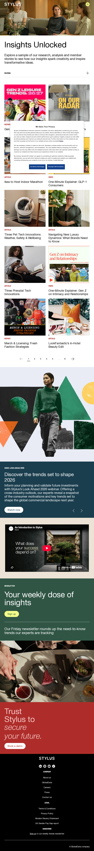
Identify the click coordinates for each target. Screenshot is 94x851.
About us (47, 778)
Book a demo (15, 746)
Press (47, 792)
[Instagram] (44, 766)
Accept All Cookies (56, 166)
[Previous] (21, 359)
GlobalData (47, 782)
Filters (7, 73)
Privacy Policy (47, 813)
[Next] (72, 359)
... (58, 359)
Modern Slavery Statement (47, 818)
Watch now (13, 510)
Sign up (11, 614)
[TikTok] (53, 766)
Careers (47, 787)
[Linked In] (40, 766)
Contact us (47, 797)
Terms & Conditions (47, 809)
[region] (47, 147)
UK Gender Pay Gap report (47, 823)
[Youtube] (49, 766)
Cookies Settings (37, 166)
